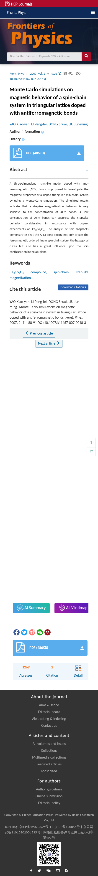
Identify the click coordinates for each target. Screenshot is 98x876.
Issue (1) (56, 74)
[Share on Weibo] (31, 632)
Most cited (49, 771)
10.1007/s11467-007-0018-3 (28, 79)
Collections (49, 751)
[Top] (91, 442)
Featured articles (49, 764)
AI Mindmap (76, 608)
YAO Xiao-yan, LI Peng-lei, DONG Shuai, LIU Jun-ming (49, 124)
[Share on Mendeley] (47, 632)
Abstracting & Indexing (49, 719)
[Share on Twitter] (24, 632)
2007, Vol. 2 (37, 74)
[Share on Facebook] (16, 632)
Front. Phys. (16, 12)
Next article (47, 343)
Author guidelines (49, 789)
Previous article (41, 333)
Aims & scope (49, 705)
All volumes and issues (49, 744)
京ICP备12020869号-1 (35, 827)
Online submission (49, 796)
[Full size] (91, 451)
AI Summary (34, 608)
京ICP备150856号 (67, 827)
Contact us (49, 726)
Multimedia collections (49, 757)
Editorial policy (49, 803)
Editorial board (49, 712)
